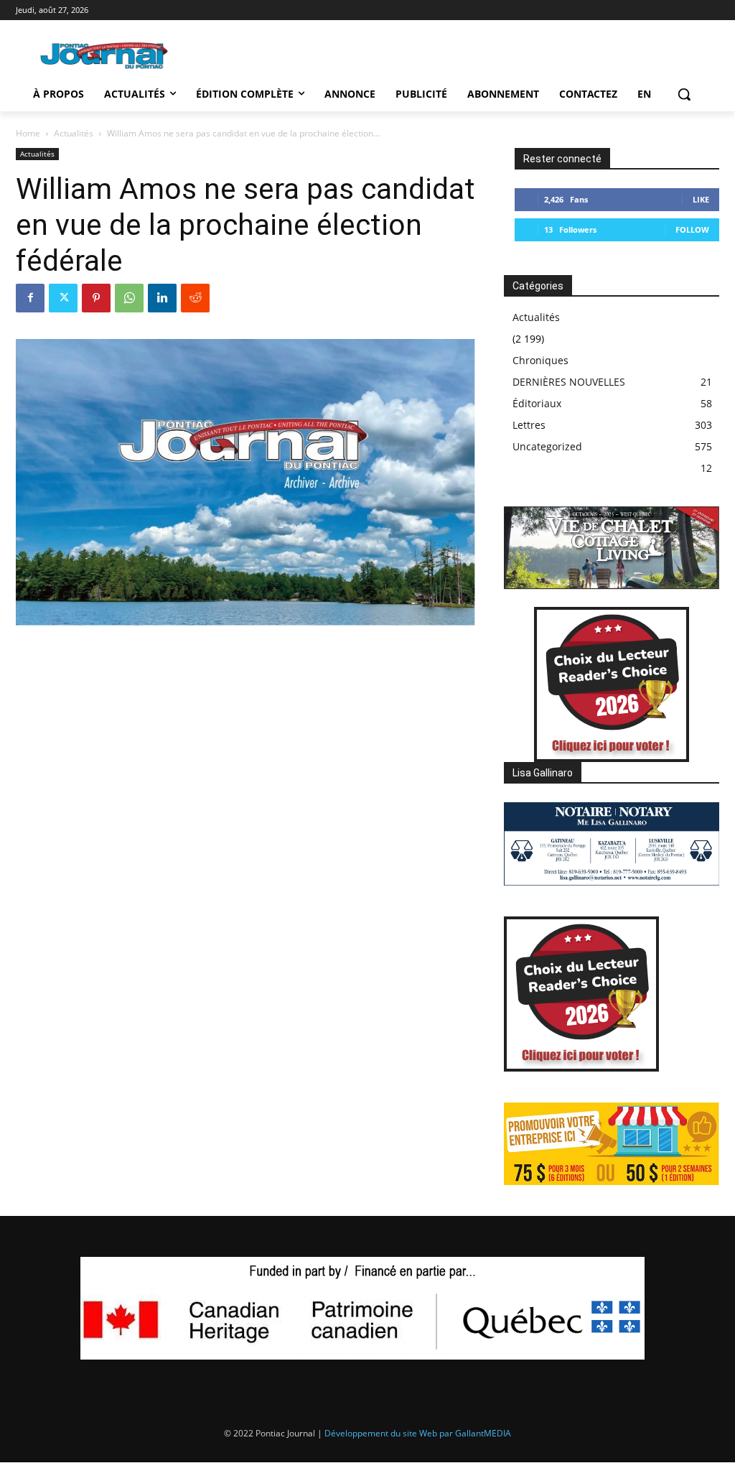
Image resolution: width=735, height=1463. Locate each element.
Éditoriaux (536, 403)
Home (28, 133)
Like (701, 199)
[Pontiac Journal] (105, 55)
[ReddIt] (195, 298)
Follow (692, 229)
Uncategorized (547, 446)
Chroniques (540, 360)
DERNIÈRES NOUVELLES (568, 382)
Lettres (529, 425)
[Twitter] (63, 298)
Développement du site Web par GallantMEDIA (417, 1433)
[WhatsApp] (129, 298)
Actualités (73, 133)
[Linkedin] (162, 298)
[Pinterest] (96, 298)
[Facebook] (30, 298)
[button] (684, 94)
